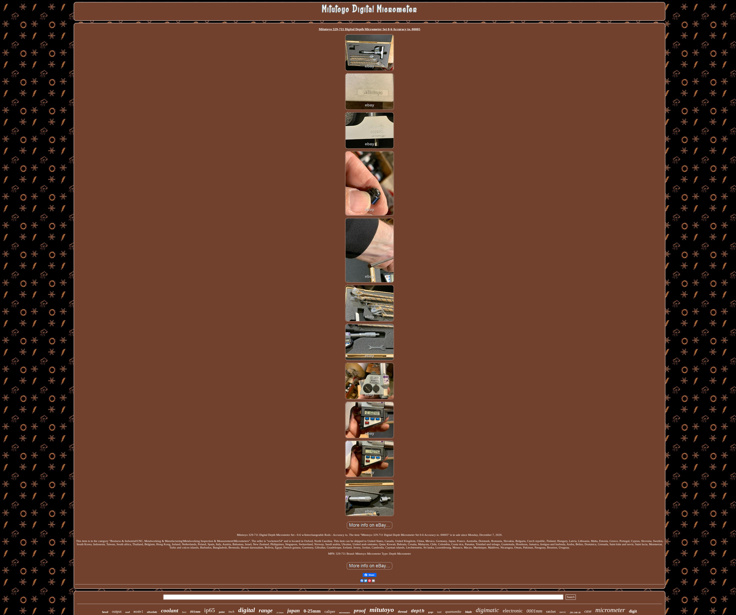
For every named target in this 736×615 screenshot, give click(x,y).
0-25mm (312, 610)
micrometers (344, 612)
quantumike (453, 611)
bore (184, 612)
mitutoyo (382, 609)
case (587, 611)
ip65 (209, 610)
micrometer (610, 609)
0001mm (534, 610)
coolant (169, 610)
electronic (513, 610)
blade (468, 611)
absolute (152, 611)
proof (360, 610)
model (138, 612)
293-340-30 (575, 612)
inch (231, 611)
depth (417, 611)
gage (430, 612)
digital (246, 610)
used (127, 612)
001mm (195, 611)
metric (562, 612)
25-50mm (279, 613)
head (105, 611)
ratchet (551, 611)
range (266, 610)
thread (402, 611)
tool (439, 612)
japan (293, 610)
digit (633, 611)
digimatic (487, 610)
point (222, 612)
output (117, 611)
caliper (329, 611)
